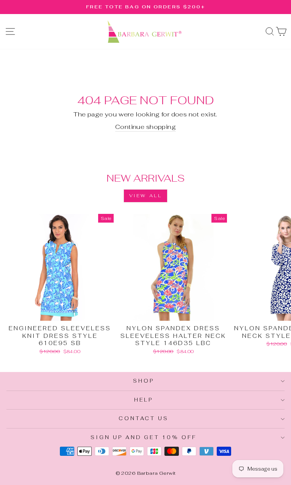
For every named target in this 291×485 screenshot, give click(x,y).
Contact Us (144, 418)
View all (145, 196)
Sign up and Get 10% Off (144, 437)
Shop (143, 381)
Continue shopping (145, 126)
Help (143, 400)
